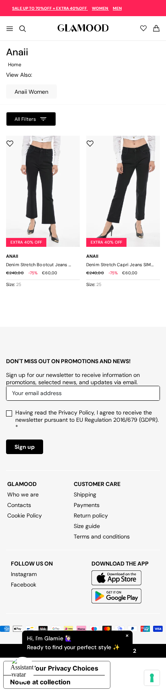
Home (14, 64)
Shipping (85, 494)
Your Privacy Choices (64, 668)
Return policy (91, 515)
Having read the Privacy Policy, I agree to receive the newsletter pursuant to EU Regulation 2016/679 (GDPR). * (87, 420)
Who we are (23, 494)
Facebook (23, 584)
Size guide (87, 526)
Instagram (24, 574)
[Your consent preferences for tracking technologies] (152, 678)
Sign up (25, 446)
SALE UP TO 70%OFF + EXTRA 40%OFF (50, 8)
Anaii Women (31, 91)
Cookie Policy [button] (24, 515)
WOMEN (100, 8)
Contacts (19, 505)
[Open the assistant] (22, 669)
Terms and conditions (102, 536)
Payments (87, 505)
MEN (117, 8)
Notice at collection (40, 682)
